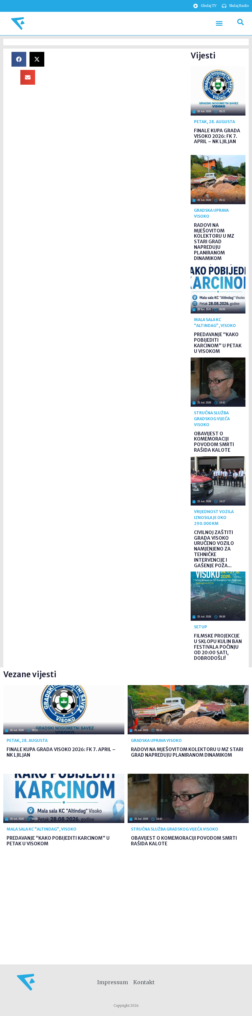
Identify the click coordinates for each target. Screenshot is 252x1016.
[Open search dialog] (240, 23)
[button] (219, 23)
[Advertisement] (120, 98)
